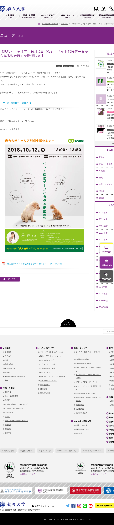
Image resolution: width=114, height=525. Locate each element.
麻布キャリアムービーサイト (86, 382)
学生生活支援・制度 (47, 368)
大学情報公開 (10, 368)
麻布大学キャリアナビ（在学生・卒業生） (88, 376)
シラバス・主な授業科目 (14, 408)
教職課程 (8, 429)
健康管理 (43, 389)
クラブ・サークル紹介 (48, 364)
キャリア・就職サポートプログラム (88, 353)
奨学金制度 (9, 412)
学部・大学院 (29, 16)
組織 (6, 360)
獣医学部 (8, 392)
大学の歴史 (9, 356)
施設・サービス (46, 372)
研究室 (7, 417)
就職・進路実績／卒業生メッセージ (88, 369)
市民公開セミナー (82, 429)
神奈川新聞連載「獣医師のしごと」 (16, 378)
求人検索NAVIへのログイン (19, 103)
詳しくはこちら (29, 474)
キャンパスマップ (47, 360)
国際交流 (79, 433)
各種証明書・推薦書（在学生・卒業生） (88, 399)
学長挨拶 (8, 352)
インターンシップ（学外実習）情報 (88, 387)
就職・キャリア (67, 16)
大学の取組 (9, 364)
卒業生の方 (80, 409)
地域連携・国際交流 (87, 16)
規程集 (7, 372)
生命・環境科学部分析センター (16, 421)
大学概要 (9, 16)
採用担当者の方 (81, 413)
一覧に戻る (11, 279)
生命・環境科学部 (11, 396)
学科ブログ (9, 433)
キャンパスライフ (48, 16)
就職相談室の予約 (82, 359)
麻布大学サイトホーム (44, 506)
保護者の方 (80, 405)
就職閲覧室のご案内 (83, 363)
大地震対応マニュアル (48, 380)
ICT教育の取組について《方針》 (17, 404)
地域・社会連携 (81, 425)
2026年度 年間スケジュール (50, 356)
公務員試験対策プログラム (86, 393)
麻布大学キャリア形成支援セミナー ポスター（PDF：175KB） (35, 263)
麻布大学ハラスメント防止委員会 (52, 376)
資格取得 (8, 425)
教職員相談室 (45, 393)
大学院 (7, 400)
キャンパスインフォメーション (52, 352)
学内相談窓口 (45, 385)
